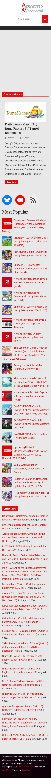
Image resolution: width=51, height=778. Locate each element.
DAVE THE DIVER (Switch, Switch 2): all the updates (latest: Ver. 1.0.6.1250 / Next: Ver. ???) (31, 410)
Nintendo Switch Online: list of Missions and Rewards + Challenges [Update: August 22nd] (25, 559)
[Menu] (4, 28)
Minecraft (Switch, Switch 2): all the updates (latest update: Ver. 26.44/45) (31, 241)
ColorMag (25, 770)
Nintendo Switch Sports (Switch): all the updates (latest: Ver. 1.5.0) (31, 296)
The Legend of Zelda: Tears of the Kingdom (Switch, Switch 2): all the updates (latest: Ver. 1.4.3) (31, 382)
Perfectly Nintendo (26, 767)
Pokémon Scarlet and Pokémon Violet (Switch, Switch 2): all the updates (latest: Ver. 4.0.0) (31, 482)
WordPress (7, 770)
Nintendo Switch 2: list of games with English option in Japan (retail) (31, 396)
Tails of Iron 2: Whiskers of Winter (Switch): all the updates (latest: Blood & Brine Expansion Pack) (25, 647)
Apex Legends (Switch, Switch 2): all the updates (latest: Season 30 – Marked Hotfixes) (23, 537)
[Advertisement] (25, 57)
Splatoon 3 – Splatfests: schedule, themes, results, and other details (30, 268)
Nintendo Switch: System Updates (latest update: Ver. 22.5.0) (28, 337)
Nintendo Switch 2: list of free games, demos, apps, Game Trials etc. (30, 323)
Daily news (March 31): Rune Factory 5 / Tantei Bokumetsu (22, 128)
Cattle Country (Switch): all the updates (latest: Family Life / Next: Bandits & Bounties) (23, 622)
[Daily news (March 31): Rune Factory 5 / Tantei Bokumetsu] (25, 112)
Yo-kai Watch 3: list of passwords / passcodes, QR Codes (29, 468)
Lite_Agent (26, 138)
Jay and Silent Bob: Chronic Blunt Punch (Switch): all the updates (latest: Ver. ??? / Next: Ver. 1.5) (24, 597)
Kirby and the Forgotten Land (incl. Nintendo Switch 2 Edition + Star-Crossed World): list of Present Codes (24, 723)
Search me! (45, 19)
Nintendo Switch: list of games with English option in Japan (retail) (30, 282)
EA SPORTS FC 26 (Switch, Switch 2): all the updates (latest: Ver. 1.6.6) (31, 424)
